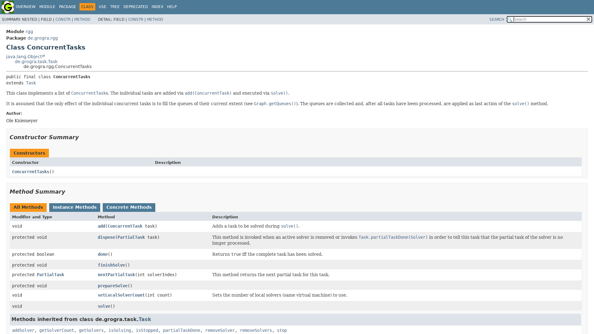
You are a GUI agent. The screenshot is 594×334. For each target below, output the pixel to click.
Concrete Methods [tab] (129, 207)
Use (102, 7)
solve (104, 306)
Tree (115, 7)
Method (82, 19)
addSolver (23, 330)
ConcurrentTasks (30, 171)
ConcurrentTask (125, 226)
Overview (26, 7)
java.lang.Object (24, 56)
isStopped (147, 330)
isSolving (120, 330)
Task (31, 82)
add (101, 226)
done (103, 254)
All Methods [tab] (28, 207)
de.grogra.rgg (43, 38)
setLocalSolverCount (121, 295)
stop (282, 330)
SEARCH (496, 19)
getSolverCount (56, 330)
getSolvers (91, 330)
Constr (63, 19)
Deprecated (135, 7)
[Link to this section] (83, 137)
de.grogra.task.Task (36, 61)
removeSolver (220, 330)
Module (47, 7)
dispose (106, 237)
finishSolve (111, 265)
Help (172, 7)
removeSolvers (256, 330)
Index (157, 7)
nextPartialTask (116, 274)
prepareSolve (112, 285)
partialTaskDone (181, 330)
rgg (29, 31)
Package (67, 7)
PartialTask (131, 237)
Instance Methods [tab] (75, 207)
